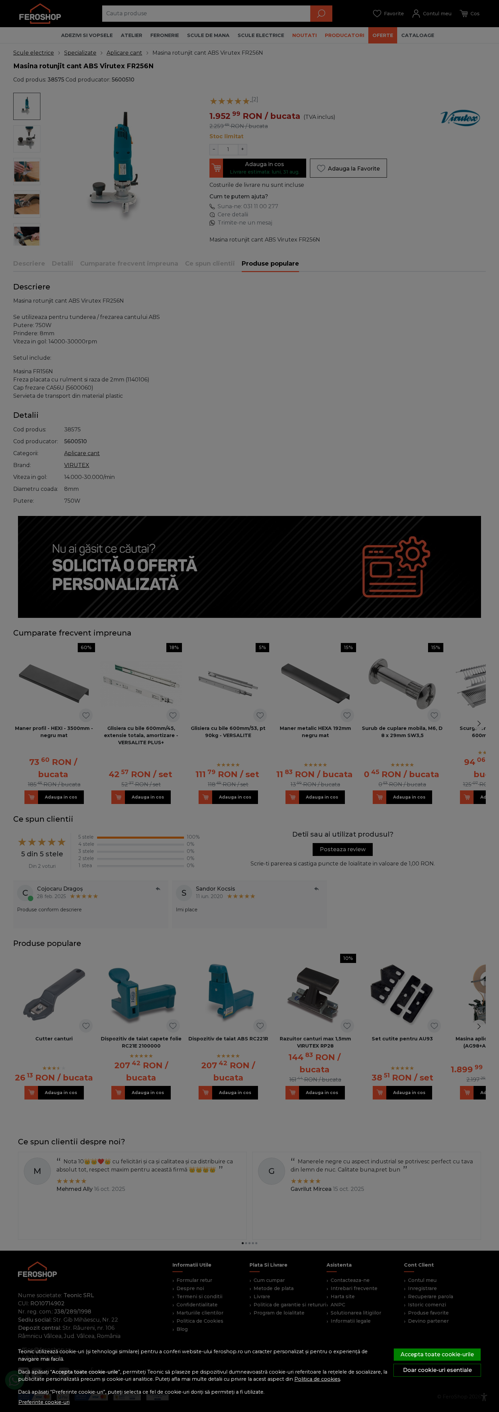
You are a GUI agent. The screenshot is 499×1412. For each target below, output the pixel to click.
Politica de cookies (317, 1379)
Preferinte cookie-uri (44, 1402)
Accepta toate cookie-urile (437, 1354)
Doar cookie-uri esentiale (437, 1370)
